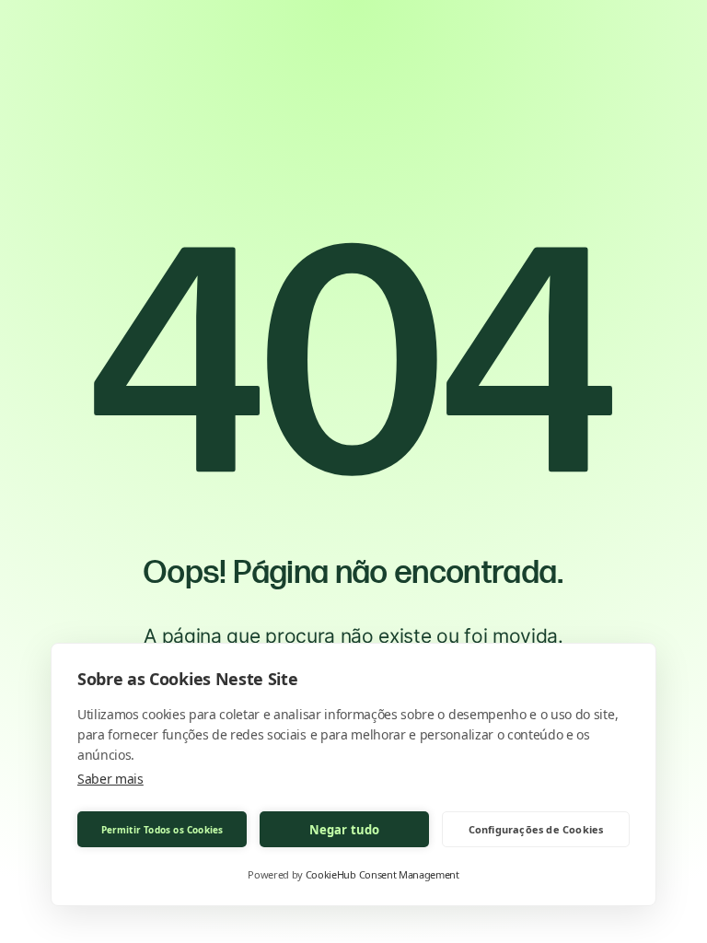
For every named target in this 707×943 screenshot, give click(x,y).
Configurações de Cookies (536, 829)
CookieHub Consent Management (382, 874)
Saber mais (110, 778)
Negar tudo (344, 829)
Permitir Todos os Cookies (162, 829)
